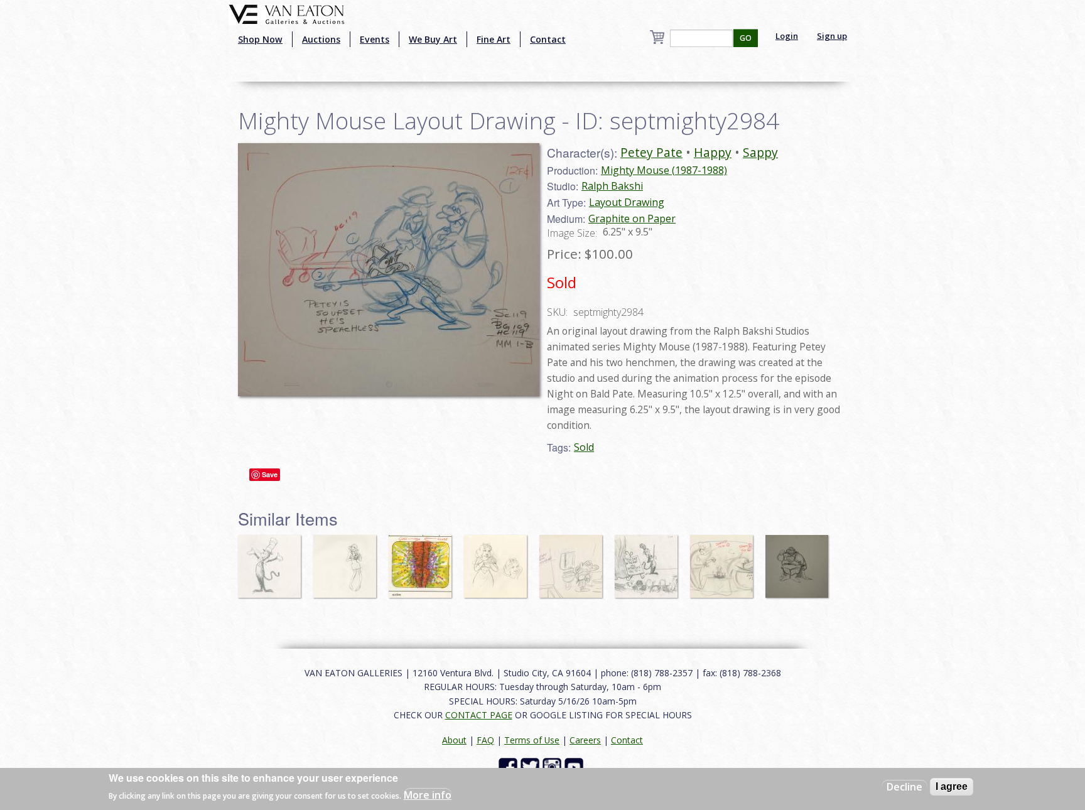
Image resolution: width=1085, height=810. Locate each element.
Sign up (832, 35)
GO (746, 38)
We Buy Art (433, 39)
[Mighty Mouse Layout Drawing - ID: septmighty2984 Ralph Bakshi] (388, 269)
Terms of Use (531, 740)
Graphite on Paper (632, 218)
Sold (584, 447)
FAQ (485, 740)
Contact (548, 39)
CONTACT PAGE (478, 715)
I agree (952, 786)
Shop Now (260, 39)
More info (427, 795)
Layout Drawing (626, 202)
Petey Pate (651, 152)
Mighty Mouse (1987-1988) (664, 170)
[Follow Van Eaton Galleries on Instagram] (553, 766)
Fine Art (493, 39)
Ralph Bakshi (612, 186)
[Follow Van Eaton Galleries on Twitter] (531, 766)
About (454, 740)
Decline (904, 787)
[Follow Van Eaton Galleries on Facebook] (510, 766)
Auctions (321, 39)
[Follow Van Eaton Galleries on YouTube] (575, 766)
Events (374, 39)
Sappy (760, 152)
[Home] (287, 13)
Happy (712, 152)
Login (786, 35)
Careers (585, 740)
